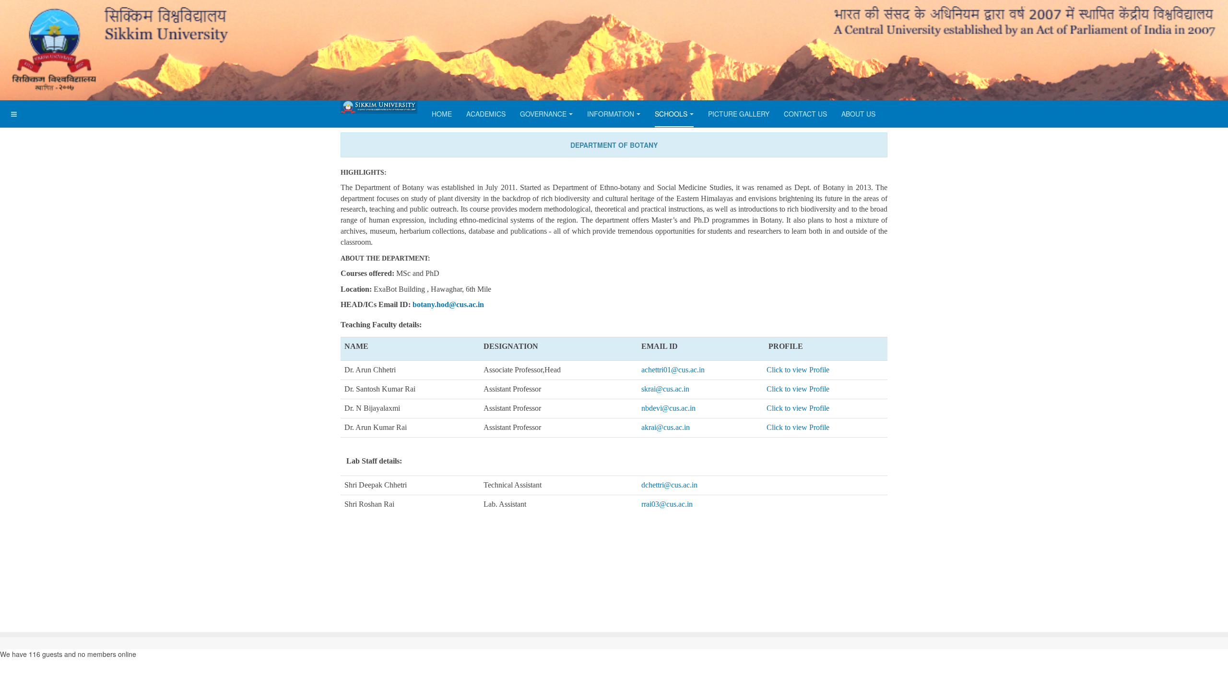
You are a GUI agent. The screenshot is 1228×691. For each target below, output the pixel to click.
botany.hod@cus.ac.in (448, 304)
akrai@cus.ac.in (665, 427)
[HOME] (379, 107)
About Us (858, 114)
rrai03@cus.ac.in (667, 504)
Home (442, 114)
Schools (671, 114)
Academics (486, 114)
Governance (543, 114)
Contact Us (805, 114)
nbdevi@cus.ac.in (668, 408)
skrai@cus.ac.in (665, 389)
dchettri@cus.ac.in (669, 485)
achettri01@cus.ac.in (673, 370)
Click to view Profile (798, 370)
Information (610, 114)
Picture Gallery (738, 114)
